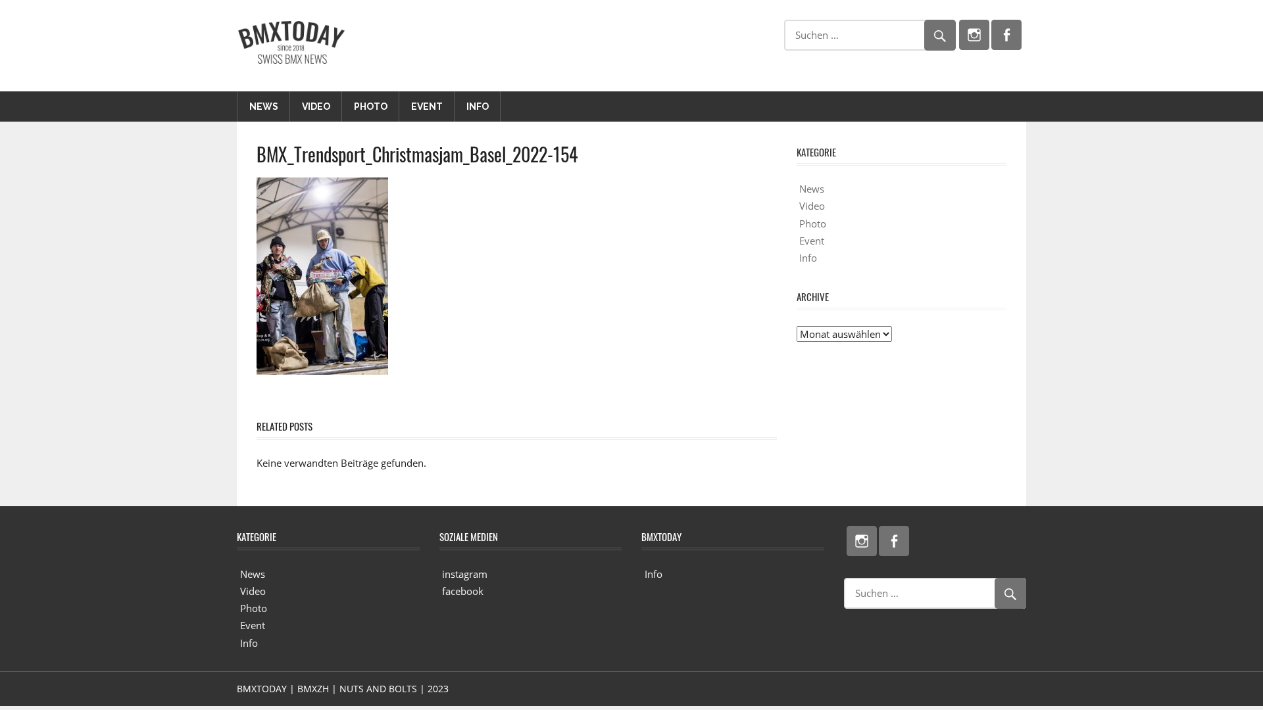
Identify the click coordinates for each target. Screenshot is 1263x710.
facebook (462, 591)
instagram (464, 573)
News (263, 106)
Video (316, 106)
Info (477, 106)
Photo (370, 106)
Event (427, 106)
